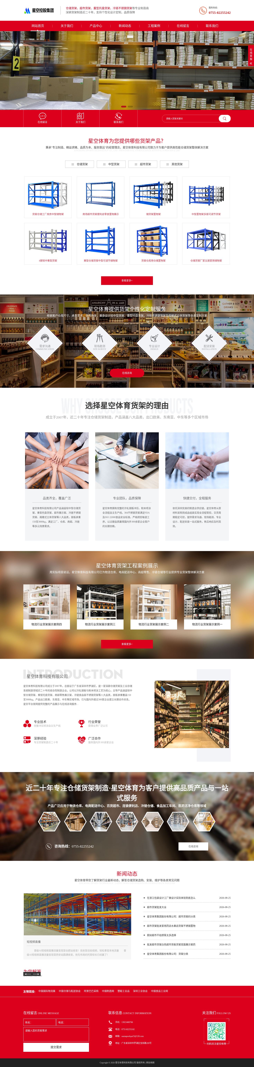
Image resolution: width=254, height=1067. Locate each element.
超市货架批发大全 (156, 907)
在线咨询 (127, 373)
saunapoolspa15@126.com (132, 1036)
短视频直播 (34, 941)
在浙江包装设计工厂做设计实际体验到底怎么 (171, 898)
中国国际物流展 (46, 991)
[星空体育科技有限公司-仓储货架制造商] (40, 10)
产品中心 (96, 26)
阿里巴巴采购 (91, 991)
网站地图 (150, 1062)
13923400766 (127, 1022)
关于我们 (67, 26)
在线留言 (183, 26)
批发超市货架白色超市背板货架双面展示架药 (171, 944)
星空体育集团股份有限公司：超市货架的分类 (171, 916)
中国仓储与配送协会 (70, 991)
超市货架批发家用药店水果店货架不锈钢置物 (171, 926)
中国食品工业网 (159, 991)
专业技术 (40, 722)
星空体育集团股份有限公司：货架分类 (167, 954)
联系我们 (212, 26)
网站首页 (38, 26)
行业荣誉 (94, 722)
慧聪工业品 (123, 991)
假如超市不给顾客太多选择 (161, 935)
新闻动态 (125, 26)
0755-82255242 (83, 846)
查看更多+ (127, 280)
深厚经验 (40, 738)
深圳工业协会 (140, 991)
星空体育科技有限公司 (125, 1062)
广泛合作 (94, 738)
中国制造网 (108, 991)
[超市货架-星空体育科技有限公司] (127, 70)
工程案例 (154, 26)
